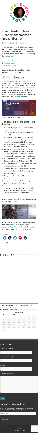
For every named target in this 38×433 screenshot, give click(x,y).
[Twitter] (19, 428)
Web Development (23, 42)
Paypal (15, 201)
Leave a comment (9, 43)
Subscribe (5, 419)
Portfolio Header (10, 66)
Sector (16, 97)
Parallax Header (9, 63)
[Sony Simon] (19, 12)
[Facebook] (17, 428)
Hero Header (8, 60)
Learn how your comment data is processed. (16, 306)
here (30, 229)
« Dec (2, 332)
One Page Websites (21, 81)
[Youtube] (21, 428)
